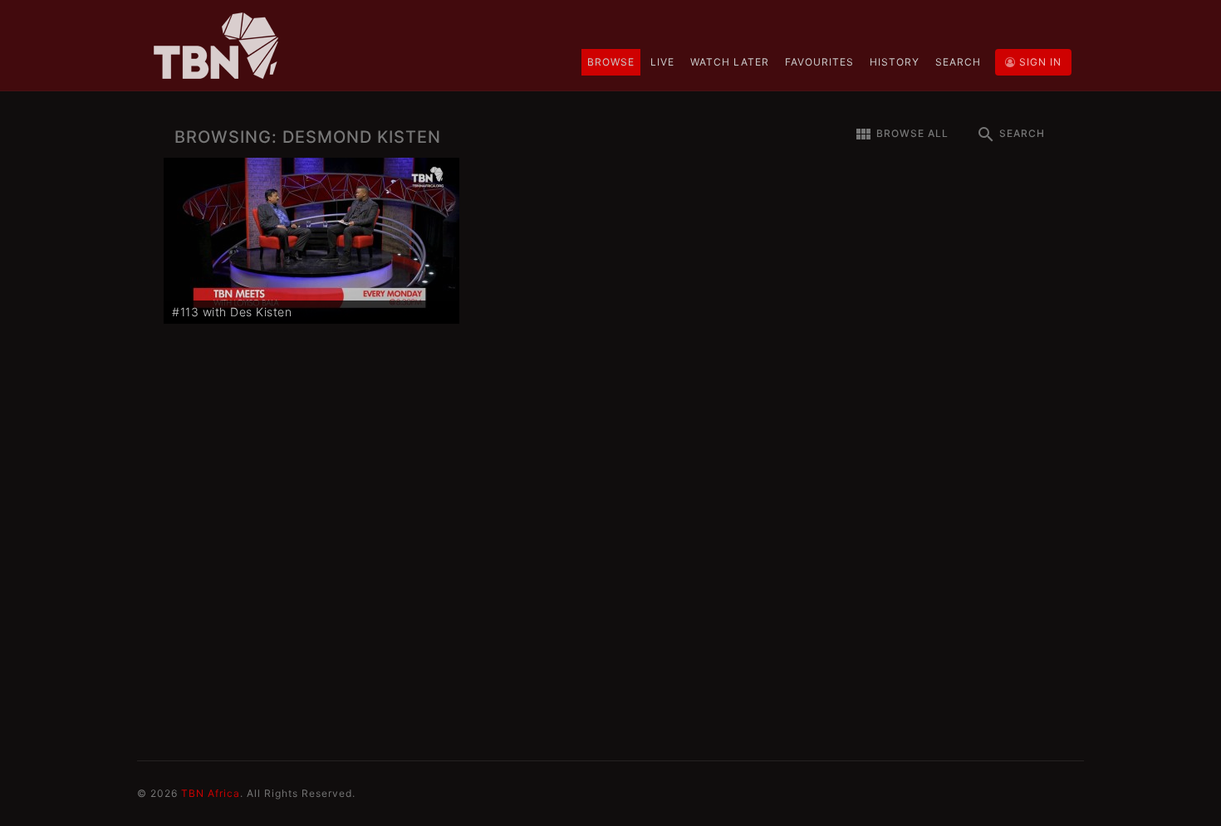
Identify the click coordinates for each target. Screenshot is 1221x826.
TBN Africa (210, 793)
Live (662, 62)
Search (958, 62)
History (894, 62)
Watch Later (729, 62)
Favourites (819, 62)
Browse (611, 62)
